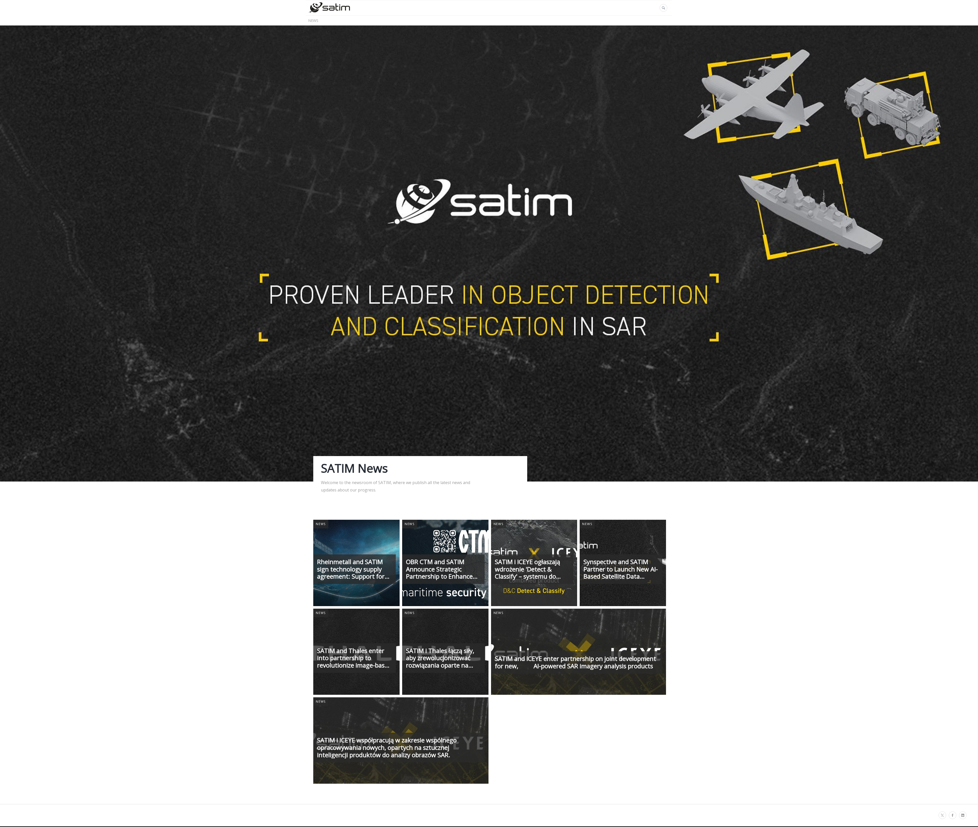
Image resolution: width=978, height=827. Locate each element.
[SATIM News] (329, 12)
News (313, 20)
